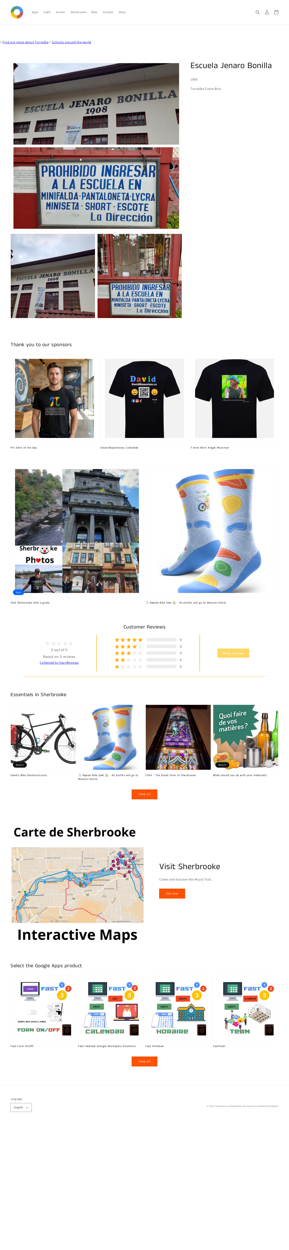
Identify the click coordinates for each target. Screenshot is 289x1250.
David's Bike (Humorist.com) (29, 775)
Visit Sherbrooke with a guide (30, 603)
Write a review (233, 653)
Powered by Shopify (268, 1106)
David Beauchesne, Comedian (119, 448)
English (18, 1107)
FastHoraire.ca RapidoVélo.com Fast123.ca (236, 1106)
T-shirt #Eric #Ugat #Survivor (210, 448)
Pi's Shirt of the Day (24, 448)
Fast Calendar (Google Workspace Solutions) (107, 1046)
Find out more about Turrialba (25, 42)
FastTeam (219, 1046)
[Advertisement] (127, 1186)
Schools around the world (71, 42)
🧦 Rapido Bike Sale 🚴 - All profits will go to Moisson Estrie (186, 603)
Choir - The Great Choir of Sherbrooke (171, 775)
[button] (257, 12)
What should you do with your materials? (240, 775)
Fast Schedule (155, 1046)
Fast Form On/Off (22, 1046)
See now (172, 893)
